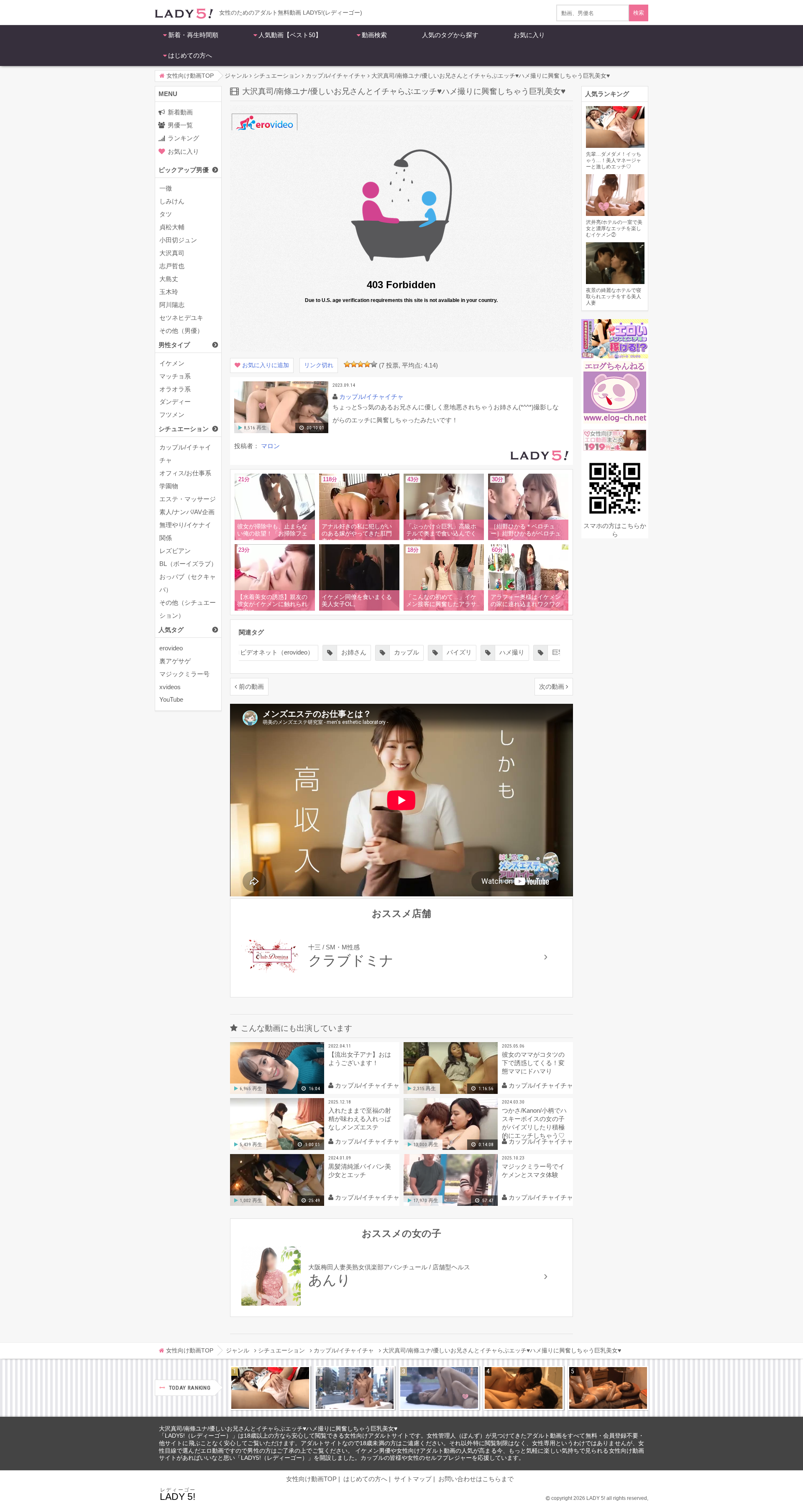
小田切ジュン (178, 240)
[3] (360, 364)
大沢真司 (171, 252)
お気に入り (529, 35)
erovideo (171, 648)
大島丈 (168, 278)
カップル (406, 652)
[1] (347, 364)
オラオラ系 (175, 389)
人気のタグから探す (450, 35)
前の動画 (251, 686)
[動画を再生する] (281, 431)
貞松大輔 (171, 227)
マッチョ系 (175, 376)
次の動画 (551, 686)
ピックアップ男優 (184, 169)
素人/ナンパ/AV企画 (187, 511)
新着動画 (180, 112)
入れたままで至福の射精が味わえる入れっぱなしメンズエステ (359, 1119)
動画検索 (374, 35)
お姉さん (353, 652)
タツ (165, 214)
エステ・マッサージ (187, 498)
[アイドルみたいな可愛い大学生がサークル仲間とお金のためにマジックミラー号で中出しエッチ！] (355, 1388)
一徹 (165, 188)
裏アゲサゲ (175, 661)
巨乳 (558, 652)
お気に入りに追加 (265, 365)
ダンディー (175, 401)
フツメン (171, 414)
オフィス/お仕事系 (185, 473)
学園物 (168, 486)
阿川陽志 (171, 304)
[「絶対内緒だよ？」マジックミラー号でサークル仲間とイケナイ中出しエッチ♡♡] (439, 1388)
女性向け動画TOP (311, 1478)
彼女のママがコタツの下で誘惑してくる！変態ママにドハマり (533, 1063)
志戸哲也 (171, 265)
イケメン (171, 363)
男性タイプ (174, 344)
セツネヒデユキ (181, 317)
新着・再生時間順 (193, 35)
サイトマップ (413, 1478)
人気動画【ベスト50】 (290, 35)
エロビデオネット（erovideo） (271, 652)
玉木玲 (168, 291)
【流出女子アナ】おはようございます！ (359, 1058)
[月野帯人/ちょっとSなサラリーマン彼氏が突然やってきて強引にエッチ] (524, 1388)
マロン (270, 445)
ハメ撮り (511, 652)
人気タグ (171, 629)
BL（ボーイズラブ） (188, 563)
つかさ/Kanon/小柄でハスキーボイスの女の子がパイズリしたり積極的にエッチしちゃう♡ (534, 1123)
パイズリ (459, 652)
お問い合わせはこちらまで (476, 1478)
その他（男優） (181, 330)
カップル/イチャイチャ (185, 454)
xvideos (170, 686)
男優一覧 (180, 125)
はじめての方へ (190, 55)
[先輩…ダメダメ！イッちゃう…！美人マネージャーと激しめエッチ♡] (270, 1388)
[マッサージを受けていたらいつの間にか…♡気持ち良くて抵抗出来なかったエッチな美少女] (608, 1388)
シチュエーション (184, 428)
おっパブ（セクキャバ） (187, 583)
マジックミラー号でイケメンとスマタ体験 (533, 1170)
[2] (353, 364)
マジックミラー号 (184, 673)
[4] (367, 364)
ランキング (183, 138)
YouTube (171, 699)
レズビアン (175, 550)
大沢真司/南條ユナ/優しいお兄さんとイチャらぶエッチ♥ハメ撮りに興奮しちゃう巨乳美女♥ (278, 1429)
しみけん (171, 201)
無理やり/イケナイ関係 (185, 531)
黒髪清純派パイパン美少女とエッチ (359, 1170)
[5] (374, 364)
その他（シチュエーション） (187, 609)
